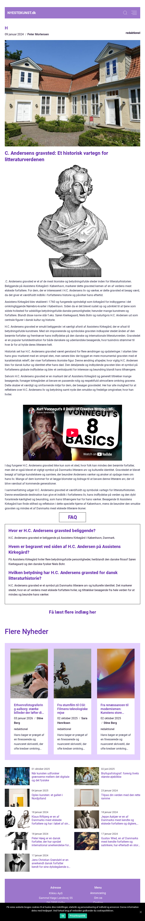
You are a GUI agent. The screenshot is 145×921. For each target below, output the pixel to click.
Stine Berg (110, 723)
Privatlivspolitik (77, 916)
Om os (98, 898)
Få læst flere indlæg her (72, 612)
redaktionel (133, 33)
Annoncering (98, 893)
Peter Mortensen (38, 34)
